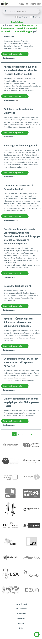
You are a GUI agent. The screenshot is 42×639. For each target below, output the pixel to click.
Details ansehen (9, 58)
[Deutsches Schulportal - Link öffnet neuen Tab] (31, 461)
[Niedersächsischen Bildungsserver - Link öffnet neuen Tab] (10, 541)
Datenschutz (21, 614)
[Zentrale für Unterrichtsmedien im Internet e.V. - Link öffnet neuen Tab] (31, 590)
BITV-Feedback (21, 609)
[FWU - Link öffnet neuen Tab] (31, 477)
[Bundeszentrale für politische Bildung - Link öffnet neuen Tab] (10, 461)
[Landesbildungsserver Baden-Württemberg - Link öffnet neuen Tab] (10, 445)
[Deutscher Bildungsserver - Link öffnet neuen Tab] (10, 477)
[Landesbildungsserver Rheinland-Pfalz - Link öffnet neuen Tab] (10, 558)
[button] (37, 634)
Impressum (21, 618)
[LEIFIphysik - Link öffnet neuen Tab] (31, 525)
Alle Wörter (23, 17)
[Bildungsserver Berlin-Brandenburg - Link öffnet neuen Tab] (31, 445)
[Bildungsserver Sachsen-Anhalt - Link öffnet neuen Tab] (10, 574)
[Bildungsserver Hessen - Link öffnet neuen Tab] (10, 509)
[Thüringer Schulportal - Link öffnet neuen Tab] (10, 590)
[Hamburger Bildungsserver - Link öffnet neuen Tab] (10, 493)
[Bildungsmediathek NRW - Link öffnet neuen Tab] (31, 509)
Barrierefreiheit (21, 604)
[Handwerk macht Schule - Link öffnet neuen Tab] (31, 493)
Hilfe (21, 628)
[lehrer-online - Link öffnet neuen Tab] (10, 525)
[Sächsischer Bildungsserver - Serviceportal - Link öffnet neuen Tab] (31, 558)
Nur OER (36, 17)
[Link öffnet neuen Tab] (35, 3)
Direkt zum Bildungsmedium (13, 54)
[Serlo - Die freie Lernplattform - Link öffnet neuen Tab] (31, 574)
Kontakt (21, 623)
